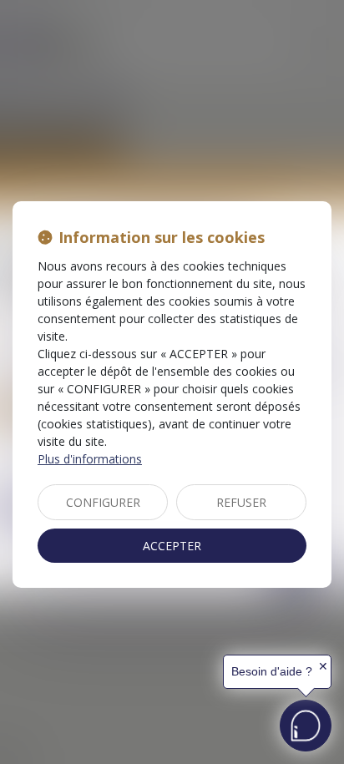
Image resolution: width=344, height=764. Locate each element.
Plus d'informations (90, 459)
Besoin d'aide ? (271, 671)
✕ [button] (323, 666)
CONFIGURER (103, 502)
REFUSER (241, 502)
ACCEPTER (172, 546)
